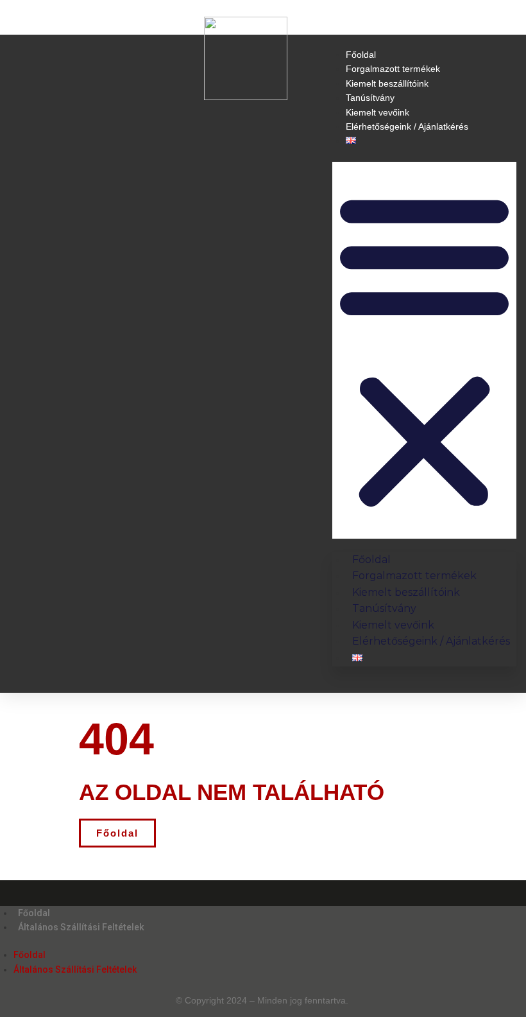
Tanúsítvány (370, 97)
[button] (424, 350)
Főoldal (361, 54)
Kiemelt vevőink (377, 112)
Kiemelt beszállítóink (387, 83)
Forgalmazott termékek (393, 69)
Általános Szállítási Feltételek (81, 927)
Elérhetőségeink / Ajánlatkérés (407, 126)
